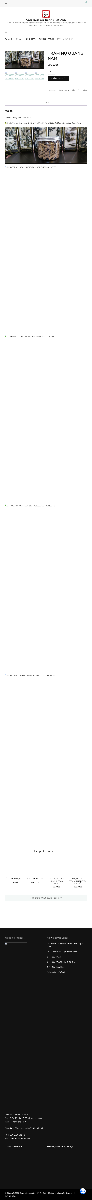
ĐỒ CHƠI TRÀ (63, 90)
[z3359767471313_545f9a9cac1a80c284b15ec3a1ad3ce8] (39, 76)
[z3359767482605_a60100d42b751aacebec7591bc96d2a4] (19, 76)
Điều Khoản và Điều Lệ (56, 972)
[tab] (47, 103)
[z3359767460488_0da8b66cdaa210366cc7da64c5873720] (24, 60)
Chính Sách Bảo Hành (56, 957)
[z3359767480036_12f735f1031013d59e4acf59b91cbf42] (29, 76)
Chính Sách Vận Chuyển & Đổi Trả (61, 962)
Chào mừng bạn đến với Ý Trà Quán (46, 19)
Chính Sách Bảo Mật (55, 967)
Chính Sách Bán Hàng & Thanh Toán (62, 952)
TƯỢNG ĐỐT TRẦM (78, 90)
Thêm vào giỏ (58, 78)
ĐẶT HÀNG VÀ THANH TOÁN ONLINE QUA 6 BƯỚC (66, 945)
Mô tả (47, 103)
